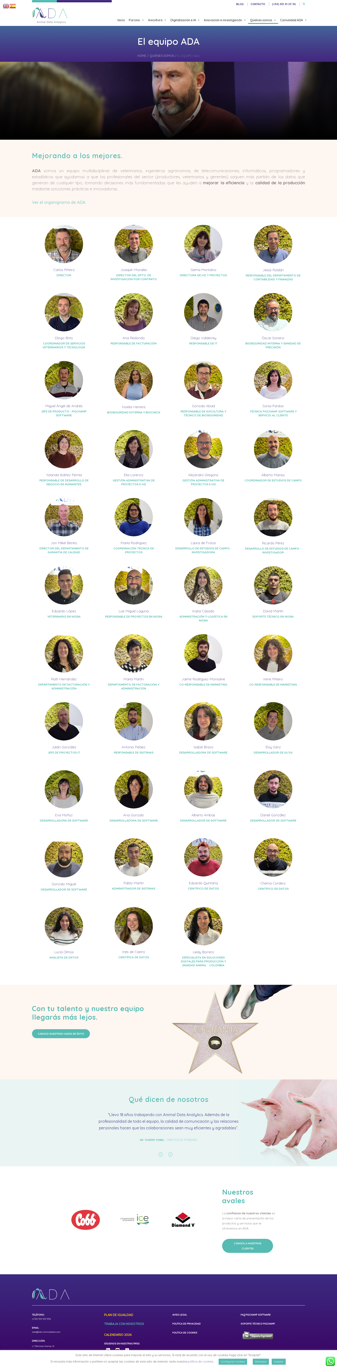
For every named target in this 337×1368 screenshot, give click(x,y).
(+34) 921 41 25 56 (284, 4)
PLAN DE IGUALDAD (118, 1321)
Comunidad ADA (291, 20)
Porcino (134, 20)
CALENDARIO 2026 (118, 1341)
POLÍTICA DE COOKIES (184, 1339)
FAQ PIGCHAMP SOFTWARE (256, 1321)
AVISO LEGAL (179, 1321)
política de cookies (200, 1361)
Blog (240, 4)
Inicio (121, 20)
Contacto (258, 4)
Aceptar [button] (278, 1361)
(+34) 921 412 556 (41, 1325)
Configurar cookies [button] (233, 1361)
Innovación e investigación (223, 20)
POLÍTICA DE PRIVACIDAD (186, 1330)
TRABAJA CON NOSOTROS (124, 1330)
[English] (6, 6)
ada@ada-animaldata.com (46, 1338)
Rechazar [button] (261, 1361)
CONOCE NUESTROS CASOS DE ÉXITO (61, 1033)
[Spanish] (13, 6)
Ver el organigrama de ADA (58, 202)
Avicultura (155, 20)
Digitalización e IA (183, 20)
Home (141, 56)
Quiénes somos (261, 20)
